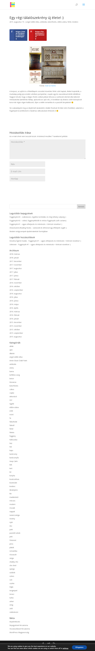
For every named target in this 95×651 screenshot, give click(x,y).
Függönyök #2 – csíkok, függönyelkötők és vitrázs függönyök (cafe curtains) (38, 220)
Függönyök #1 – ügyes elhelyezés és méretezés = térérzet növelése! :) (36, 224)
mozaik (12, 508)
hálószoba (13, 440)
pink (11, 537)
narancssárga (15, 515)
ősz (11, 526)
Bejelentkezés (15, 622)
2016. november (16, 283)
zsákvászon (14, 612)
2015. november (16, 326)
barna (12, 371)
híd (11, 447)
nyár (11, 522)
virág (11, 605)
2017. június (14, 276)
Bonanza (13, 382)
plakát (12, 547)
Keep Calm (14, 461)
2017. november (16, 265)
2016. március (15, 311)
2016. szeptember (16, 290)
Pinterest (13, 540)
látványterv (14, 490)
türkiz (12, 598)
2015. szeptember (16, 333)
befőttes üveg (15, 375)
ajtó (11, 350)
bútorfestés (52, 22)
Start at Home (50, 86)
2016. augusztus (16, 293)
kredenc (75, 22)
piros (11, 544)
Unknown (13, 244)
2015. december (16, 322)
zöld (11, 608)
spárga (12, 569)
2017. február (14, 279)
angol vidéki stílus (32, 22)
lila (10, 493)
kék (11, 465)
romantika (13, 551)
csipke (12, 393)
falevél (12, 425)
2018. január (14, 258)
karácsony (13, 454)
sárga (12, 558)
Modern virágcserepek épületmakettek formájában (29, 231)
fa (10, 418)
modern (12, 504)
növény (12, 519)
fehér (69, 22)
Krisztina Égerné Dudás (18, 241)
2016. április (14, 308)
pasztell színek (15, 533)
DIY (11, 400)
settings (65, 648)
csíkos (12, 389)
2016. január (14, 319)
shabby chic (14, 562)
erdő (11, 411)
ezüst (12, 414)
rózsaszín (13, 554)
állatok (12, 353)
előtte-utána (62, 22)
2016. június (14, 301)
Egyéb (12, 404)
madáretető (14, 497)
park (11, 529)
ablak (11, 346)
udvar (12, 601)
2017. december (16, 261)
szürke (12, 583)
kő (10, 472)
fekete (12, 432)
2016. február (14, 315)
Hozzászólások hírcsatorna (20, 629)
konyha (12, 475)
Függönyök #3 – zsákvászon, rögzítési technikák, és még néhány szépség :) (38, 217)
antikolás (43, 22)
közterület (13, 483)
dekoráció (13, 396)
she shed (13, 565)
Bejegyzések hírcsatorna (19, 625)
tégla (11, 587)
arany (12, 368)
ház (11, 443)
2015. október (15, 329)
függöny (13, 436)
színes (12, 576)
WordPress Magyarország (19, 632)
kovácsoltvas (14, 479)
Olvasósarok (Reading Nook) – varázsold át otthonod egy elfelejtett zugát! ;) (38, 228)
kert (11, 468)
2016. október (15, 286)
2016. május (14, 304)
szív (11, 580)
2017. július (14, 272)
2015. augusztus (16, 337)
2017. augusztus (16, 268)
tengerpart (13, 590)
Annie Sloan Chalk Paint (18, 360)
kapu (11, 450)
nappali (12, 511)
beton (12, 378)
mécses (12, 501)
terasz (12, 594)
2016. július (14, 297)
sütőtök (12, 572)
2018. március (15, 254)
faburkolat (13, 422)
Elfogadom (79, 647)
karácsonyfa (14, 458)
